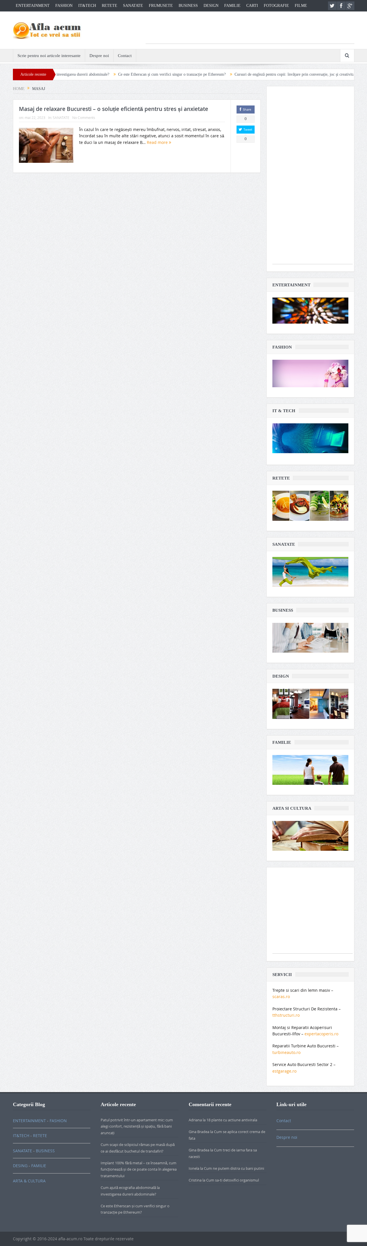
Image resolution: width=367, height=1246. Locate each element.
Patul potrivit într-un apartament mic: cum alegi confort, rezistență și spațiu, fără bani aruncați (137, 1126)
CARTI (252, 5)
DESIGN (211, 5)
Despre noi (99, 55)
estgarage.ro (284, 1071)
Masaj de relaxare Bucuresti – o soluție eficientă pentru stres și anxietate (113, 109)
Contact (125, 55)
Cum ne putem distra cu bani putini (234, 1168)
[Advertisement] (250, 31)
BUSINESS (188, 5)
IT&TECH (87, 5)
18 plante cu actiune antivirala (231, 1119)
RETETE (109, 5)
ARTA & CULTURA (29, 1181)
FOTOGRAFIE (276, 5)
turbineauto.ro (286, 1052)
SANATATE (133, 5)
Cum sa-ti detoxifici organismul (232, 1180)
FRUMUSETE (161, 5)
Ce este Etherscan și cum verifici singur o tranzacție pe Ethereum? (130, 74)
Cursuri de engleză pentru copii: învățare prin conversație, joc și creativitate (254, 74)
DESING (20, 1165)
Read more (158, 142)
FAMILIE (232, 5)
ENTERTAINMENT (33, 5)
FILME (301, 5)
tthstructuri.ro (286, 1015)
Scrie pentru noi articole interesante (49, 55)
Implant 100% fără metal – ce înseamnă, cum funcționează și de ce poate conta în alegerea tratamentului (139, 1169)
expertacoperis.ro (321, 1033)
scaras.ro (281, 996)
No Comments (83, 117)
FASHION (64, 5)
